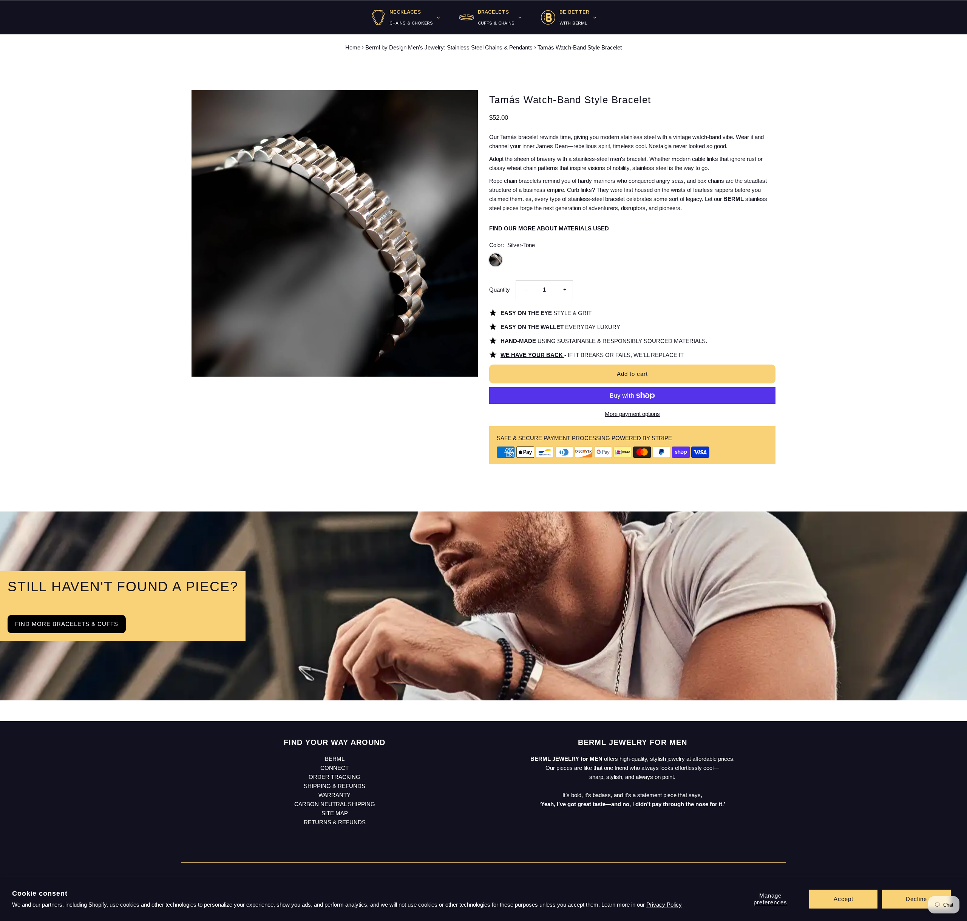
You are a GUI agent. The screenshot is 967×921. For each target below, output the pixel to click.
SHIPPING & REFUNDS (334, 786)
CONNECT (334, 768)
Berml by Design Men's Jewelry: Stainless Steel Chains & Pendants (449, 47)
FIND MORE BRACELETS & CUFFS (66, 624)
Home (352, 47)
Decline (916, 899)
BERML (334, 759)
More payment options (632, 414)
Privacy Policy (664, 904)
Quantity (499, 289)
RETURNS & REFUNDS (335, 822)
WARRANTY (334, 795)
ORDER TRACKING (334, 777)
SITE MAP (334, 813)
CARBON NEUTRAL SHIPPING (334, 804)
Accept (843, 899)
